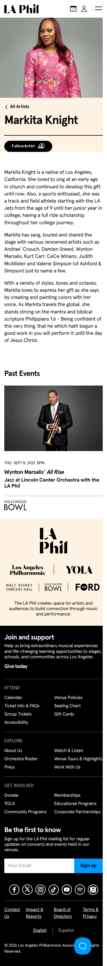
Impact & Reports (34, 913)
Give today (15, 666)
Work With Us (67, 767)
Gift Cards (64, 714)
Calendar (13, 698)
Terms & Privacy (90, 913)
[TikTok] (54, 890)
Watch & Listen (68, 751)
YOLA (9, 804)
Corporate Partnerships (77, 812)
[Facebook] (14, 890)
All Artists (19, 107)
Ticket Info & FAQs (21, 706)
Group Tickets (18, 714)
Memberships (67, 795)
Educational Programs (75, 804)
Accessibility (16, 722)
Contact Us (12, 913)
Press (9, 767)
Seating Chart (67, 706)
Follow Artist (23, 146)
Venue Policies (68, 698)
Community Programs (25, 812)
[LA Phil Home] (21, 8)
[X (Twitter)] (27, 890)
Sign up (88, 865)
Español (66, 930)
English (40, 930)
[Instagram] (40, 890)
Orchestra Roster (21, 759)
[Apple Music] (93, 890)
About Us (13, 751)
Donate (11, 795)
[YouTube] (67, 890)
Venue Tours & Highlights (78, 759)
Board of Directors (63, 913)
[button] (98, 9)
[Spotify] (80, 890)
